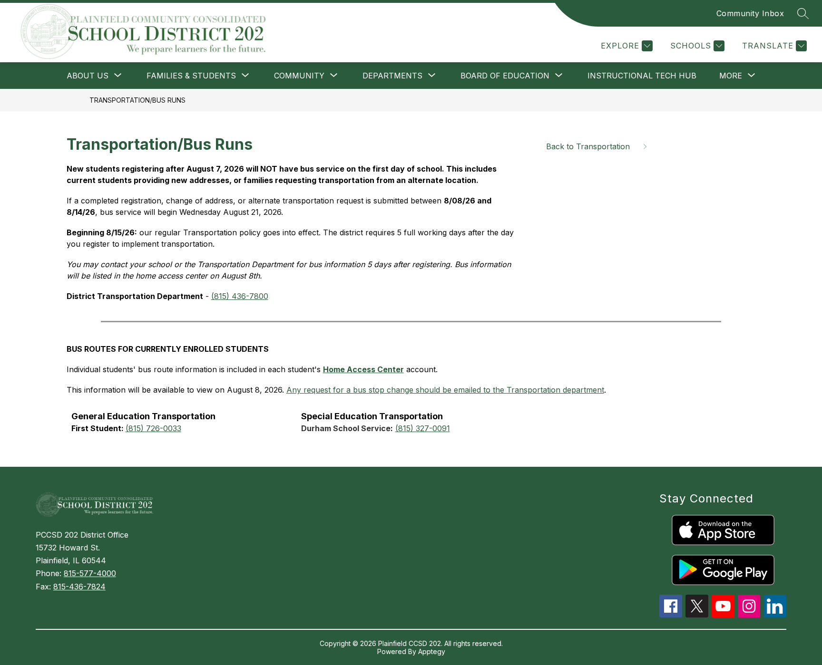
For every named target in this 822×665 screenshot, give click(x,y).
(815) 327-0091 (422, 428)
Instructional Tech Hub (641, 75)
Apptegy (431, 651)
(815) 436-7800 (239, 296)
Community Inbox (750, 13)
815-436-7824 (79, 586)
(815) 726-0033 (153, 428)
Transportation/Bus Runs (137, 100)
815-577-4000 (90, 573)
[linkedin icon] (774, 614)
